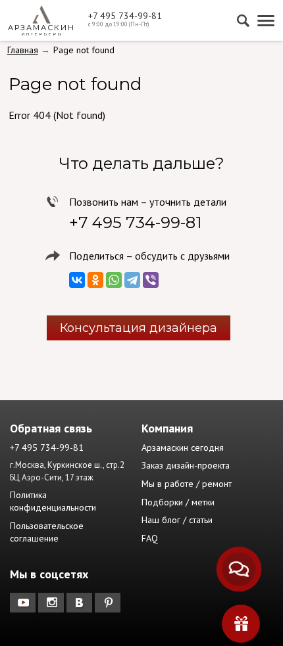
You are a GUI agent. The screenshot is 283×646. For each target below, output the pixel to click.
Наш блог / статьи (177, 520)
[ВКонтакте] (77, 280)
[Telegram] (132, 280)
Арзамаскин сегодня (183, 447)
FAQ (150, 538)
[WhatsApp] (114, 280)
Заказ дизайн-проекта (186, 465)
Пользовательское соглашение (47, 532)
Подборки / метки (178, 502)
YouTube (24, 602)
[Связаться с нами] (239, 569)
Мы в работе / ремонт (187, 484)
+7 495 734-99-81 (125, 16)
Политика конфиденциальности (53, 501)
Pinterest (109, 602)
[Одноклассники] (95, 280)
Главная (22, 50)
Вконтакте (80, 602)
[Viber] (151, 280)
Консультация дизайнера (138, 328)
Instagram (52, 602)
